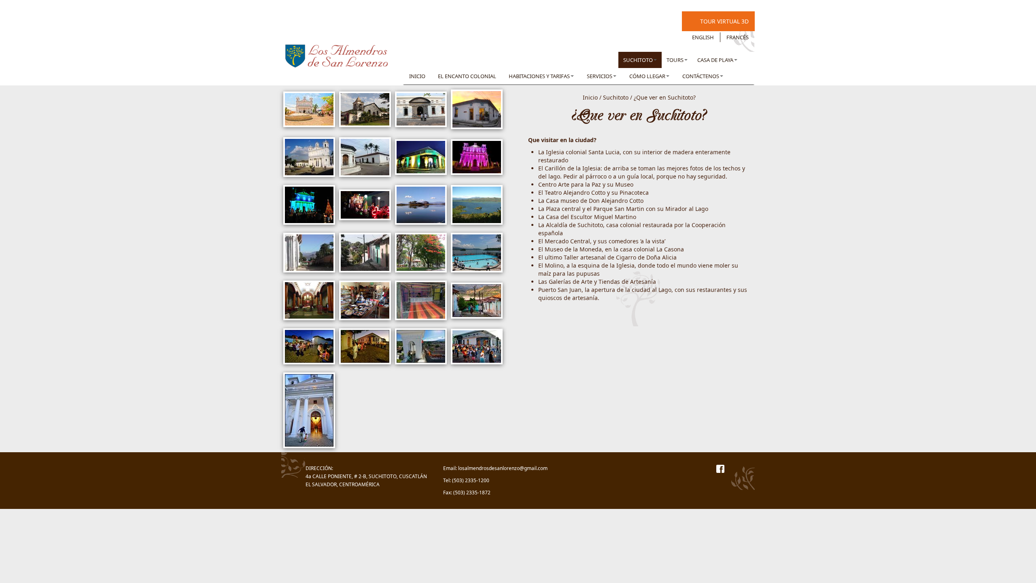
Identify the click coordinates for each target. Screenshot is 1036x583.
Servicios (599, 76)
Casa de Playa (715, 60)
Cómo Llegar (647, 76)
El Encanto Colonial (467, 76)
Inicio (417, 76)
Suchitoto (638, 60)
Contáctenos (700, 76)
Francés (737, 37)
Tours (675, 60)
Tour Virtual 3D (724, 21)
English (703, 37)
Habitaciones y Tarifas (539, 76)
